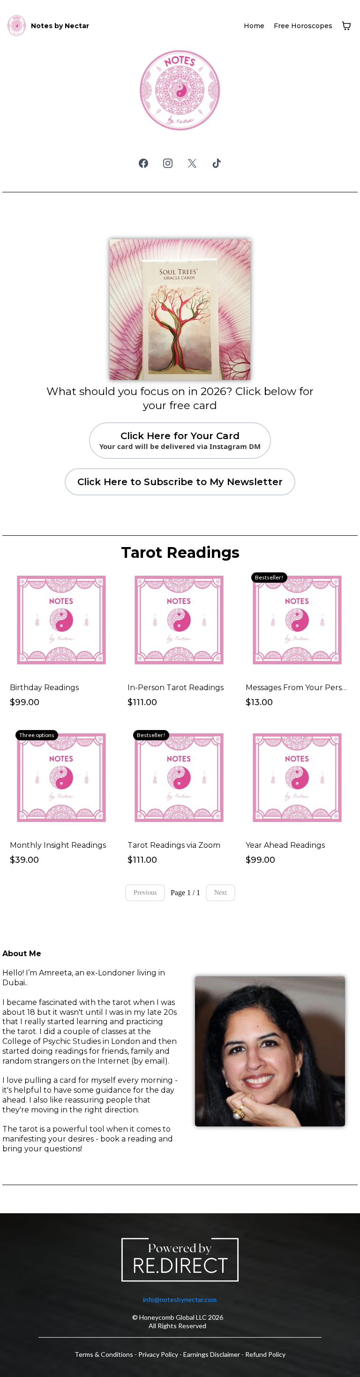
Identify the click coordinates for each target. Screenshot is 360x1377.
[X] (192, 163)
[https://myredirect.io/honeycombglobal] (180, 1261)
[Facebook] (143, 163)
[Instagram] (168, 163)
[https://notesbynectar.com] (16, 26)
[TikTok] (216, 163)
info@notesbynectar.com (180, 1299)
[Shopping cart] (346, 25)
